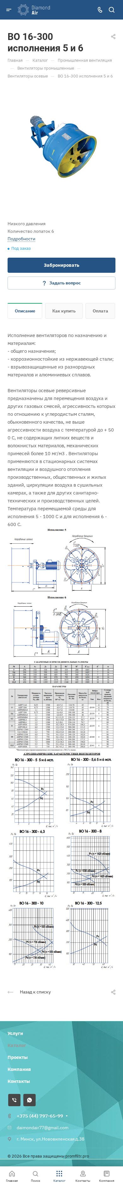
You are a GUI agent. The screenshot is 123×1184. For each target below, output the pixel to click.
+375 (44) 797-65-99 (40, 1116)
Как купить (64, 311)
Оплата (100, 311)
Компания (19, 1069)
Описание (25, 311)
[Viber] (14, 1100)
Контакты (19, 1081)
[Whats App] (29, 1100)
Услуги (15, 1033)
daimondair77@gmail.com (42, 1127)
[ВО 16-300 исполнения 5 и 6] (61, 146)
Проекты (18, 1057)
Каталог (17, 1045)
